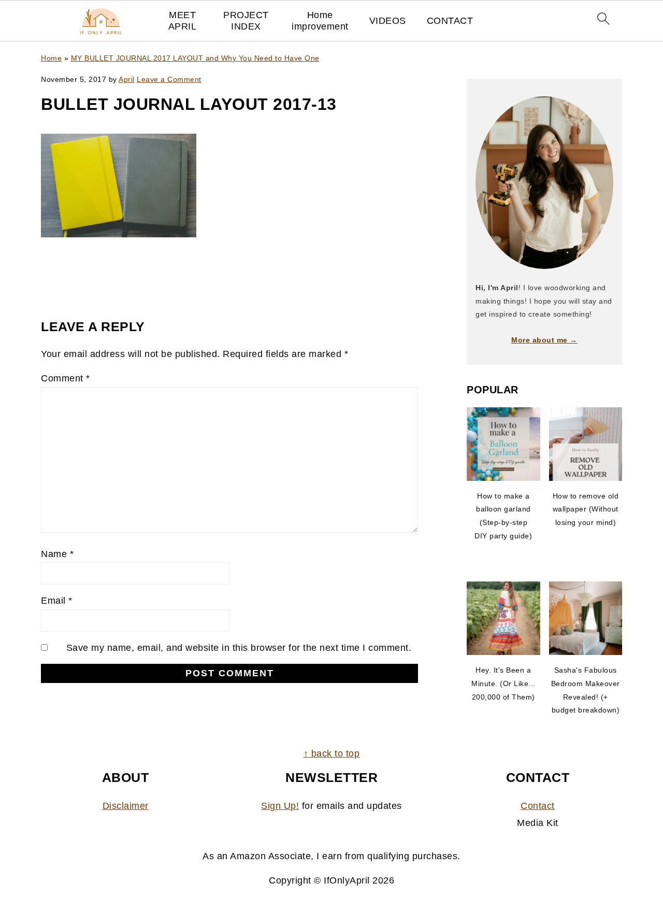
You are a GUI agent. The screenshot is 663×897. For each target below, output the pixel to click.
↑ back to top (332, 753)
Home (51, 58)
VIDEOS (387, 21)
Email (57, 600)
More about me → (544, 340)
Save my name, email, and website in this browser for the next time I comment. (239, 648)
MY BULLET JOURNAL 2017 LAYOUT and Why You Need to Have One (195, 58)
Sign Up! (280, 806)
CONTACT (450, 21)
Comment (65, 378)
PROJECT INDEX (246, 21)
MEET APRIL (182, 21)
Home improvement (320, 21)
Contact (538, 806)
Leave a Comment (169, 79)
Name (57, 554)
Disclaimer (126, 806)
